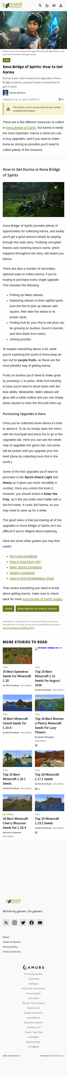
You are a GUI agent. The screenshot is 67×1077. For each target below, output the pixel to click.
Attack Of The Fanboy (33, 988)
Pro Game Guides (33, 974)
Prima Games (33, 993)
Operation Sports (33, 1022)
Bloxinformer (33, 1041)
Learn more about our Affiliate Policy (19, 627)
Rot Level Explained (23, 556)
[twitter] (23, 922)
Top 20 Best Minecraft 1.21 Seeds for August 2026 (47, 678)
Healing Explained (22, 573)
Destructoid (33, 1007)
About (6, 937)
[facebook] (31, 922)
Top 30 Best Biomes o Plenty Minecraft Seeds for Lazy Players (49, 725)
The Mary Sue (33, 1027)
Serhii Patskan (11, 685)
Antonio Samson (12, 832)
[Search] (40, 5)
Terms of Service (12, 941)
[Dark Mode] (47, 5)
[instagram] (14, 922)
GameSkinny (33, 1017)
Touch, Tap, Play (33, 1032)
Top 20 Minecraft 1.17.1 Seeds (47, 776)
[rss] (6, 922)
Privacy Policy (10, 946)
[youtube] (40, 922)
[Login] (60, 5)
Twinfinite (33, 978)
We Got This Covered (33, 1003)
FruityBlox (33, 1037)
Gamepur (33, 983)
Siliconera (33, 998)
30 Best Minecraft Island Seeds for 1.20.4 (15, 723)
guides (42, 599)
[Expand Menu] (54, 5)
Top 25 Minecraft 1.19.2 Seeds (47, 820)
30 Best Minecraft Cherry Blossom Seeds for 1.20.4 (15, 823)
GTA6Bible (33, 1046)
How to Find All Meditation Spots (32, 578)
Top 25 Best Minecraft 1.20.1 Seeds (14, 778)
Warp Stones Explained (26, 567)
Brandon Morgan (44, 737)
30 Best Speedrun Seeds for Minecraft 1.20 (17, 676)
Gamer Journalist (33, 1012)
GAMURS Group (57, 1055)
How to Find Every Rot (25, 561)
